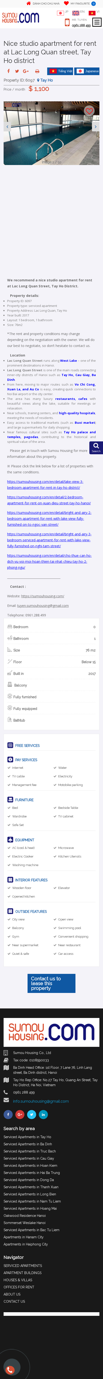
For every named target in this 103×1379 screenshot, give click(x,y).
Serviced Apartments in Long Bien (30, 1194)
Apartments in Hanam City (24, 1237)
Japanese (92, 71)
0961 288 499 (81, 25)
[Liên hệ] (10, 1372)
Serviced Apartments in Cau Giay (29, 1158)
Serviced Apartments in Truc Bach (30, 1151)
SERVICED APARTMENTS (23, 1266)
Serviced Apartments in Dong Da (29, 1180)
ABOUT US (12, 1294)
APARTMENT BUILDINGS (22, 1273)
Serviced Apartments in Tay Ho (27, 1137)
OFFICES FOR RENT (19, 1287)
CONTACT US (14, 1301)
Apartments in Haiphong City (26, 1244)
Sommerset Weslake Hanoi (25, 1223)
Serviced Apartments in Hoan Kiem (30, 1165)
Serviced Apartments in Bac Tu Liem (31, 1230)
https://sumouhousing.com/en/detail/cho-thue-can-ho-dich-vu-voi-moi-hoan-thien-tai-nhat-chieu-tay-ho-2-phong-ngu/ (49, 561)
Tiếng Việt (65, 71)
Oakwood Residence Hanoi (25, 1216)
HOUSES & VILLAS (18, 1280)
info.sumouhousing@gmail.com (41, 1101)
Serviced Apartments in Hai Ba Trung (32, 1173)
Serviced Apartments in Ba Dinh (28, 1144)
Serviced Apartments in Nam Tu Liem (32, 1201)
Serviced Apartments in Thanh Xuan (31, 1187)
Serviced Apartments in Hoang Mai (30, 1208)
